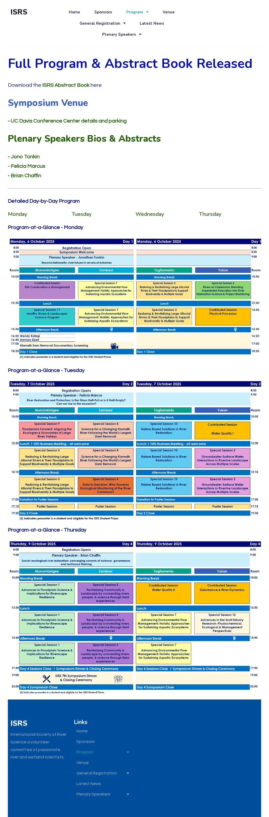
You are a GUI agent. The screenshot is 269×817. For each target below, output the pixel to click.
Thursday (210, 214)
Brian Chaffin (26, 175)
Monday (17, 214)
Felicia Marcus (27, 166)
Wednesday (150, 214)
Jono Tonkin (25, 156)
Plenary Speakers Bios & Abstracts (84, 138)
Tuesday (81, 214)
